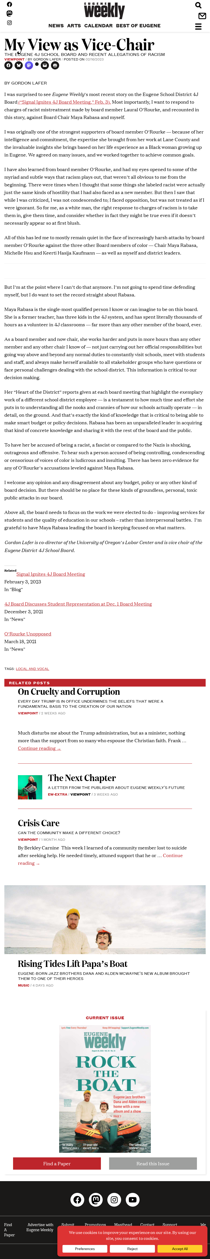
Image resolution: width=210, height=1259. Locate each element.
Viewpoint (14, 59)
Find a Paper (57, 1163)
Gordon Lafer (47, 59)
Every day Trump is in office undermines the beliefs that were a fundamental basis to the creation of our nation (90, 703)
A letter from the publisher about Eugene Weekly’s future (116, 787)
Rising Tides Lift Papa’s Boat (73, 963)
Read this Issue (153, 1163)
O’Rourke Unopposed (27, 633)
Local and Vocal (32, 668)
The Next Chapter (82, 777)
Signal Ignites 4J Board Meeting (50, 574)
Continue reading (39, 748)
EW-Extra (57, 794)
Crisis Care (39, 822)
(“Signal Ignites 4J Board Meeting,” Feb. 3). (64, 102)
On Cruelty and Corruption (69, 691)
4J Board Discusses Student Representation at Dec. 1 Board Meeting (78, 604)
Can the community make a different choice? (69, 832)
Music (23, 985)
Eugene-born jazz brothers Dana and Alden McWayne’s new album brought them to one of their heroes (104, 975)
